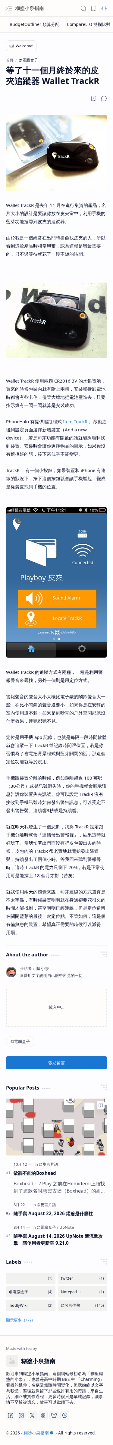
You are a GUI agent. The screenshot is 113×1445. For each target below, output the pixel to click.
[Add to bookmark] (101, 1105)
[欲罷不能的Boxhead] (56, 1127)
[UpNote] (66, 1227)
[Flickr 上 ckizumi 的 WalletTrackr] (56, 189)
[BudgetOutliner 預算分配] (34, 24)
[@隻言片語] (48, 1164)
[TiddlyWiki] (30, 1305)
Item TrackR (75, 421)
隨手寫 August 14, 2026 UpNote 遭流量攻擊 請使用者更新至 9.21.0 (58, 1239)
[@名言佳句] (82, 1305)
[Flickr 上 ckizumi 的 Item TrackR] (56, 656)
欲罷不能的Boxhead (35, 1173)
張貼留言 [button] (56, 1062)
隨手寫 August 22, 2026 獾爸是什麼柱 (53, 1213)
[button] (9, 8)
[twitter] (82, 1278)
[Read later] (93, 98)
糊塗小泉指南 (29, 8)
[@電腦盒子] (20, 1041)
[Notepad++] (82, 1291)
